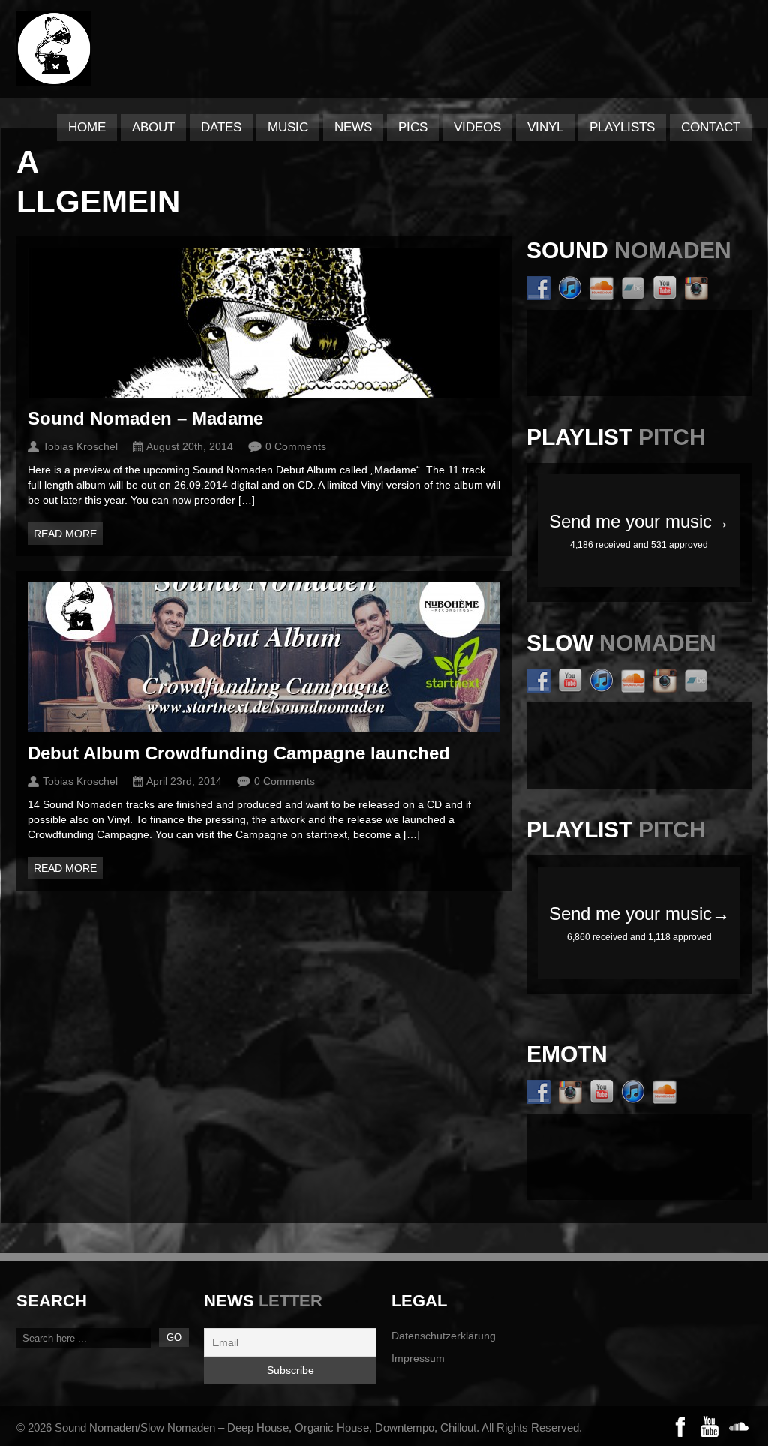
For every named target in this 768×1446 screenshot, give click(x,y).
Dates (221, 127)
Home (87, 127)
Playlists (622, 127)
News (353, 127)
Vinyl (545, 127)
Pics (413, 127)
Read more (65, 534)
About (153, 127)
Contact (710, 127)
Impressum (418, 1358)
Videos (477, 127)
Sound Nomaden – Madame (145, 418)
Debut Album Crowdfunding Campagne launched (239, 753)
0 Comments (296, 446)
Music (288, 127)
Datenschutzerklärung (444, 1336)
